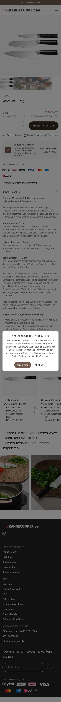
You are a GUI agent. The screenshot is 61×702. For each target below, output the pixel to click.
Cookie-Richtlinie (40, 356)
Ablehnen (39, 365)
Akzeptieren (22, 365)
